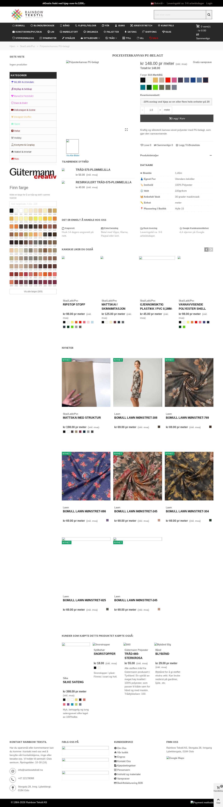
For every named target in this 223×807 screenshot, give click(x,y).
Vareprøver (123, 778)
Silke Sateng (73, 682)
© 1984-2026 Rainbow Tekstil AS (29, 802)
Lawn (117, 413)
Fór (107, 26)
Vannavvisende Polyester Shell (192, 306)
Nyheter (67, 348)
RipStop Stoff (74, 304)
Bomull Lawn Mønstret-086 (84, 511)
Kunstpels (167, 26)
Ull (142, 38)
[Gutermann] (33, 173)
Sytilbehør (91, 38)
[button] (63, 3)
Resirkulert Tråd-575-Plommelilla (104, 182)
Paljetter (113, 32)
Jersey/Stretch (142, 26)
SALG (155, 38)
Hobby (17, 138)
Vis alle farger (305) (33, 291)
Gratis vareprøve (202, 62)
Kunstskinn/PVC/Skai (29, 32)
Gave (17, 124)
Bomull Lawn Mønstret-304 (187, 511)
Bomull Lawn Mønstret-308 (135, 417)
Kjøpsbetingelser (126, 765)
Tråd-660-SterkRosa (134, 655)
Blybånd (162, 653)
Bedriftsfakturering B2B (130, 783)
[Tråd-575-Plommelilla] (68, 169)
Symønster (49, 38)
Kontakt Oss (124, 761)
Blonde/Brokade (44, 26)
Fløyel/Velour (87, 26)
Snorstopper (105, 653)
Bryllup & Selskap (23, 89)
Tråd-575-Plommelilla (93, 169)
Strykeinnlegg (25, 38)
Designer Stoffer (22, 117)
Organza (92, 32)
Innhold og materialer (129, 774)
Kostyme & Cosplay (24, 145)
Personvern (123, 769)
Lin (52, 32)
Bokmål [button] (158, 3)
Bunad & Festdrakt (24, 96)
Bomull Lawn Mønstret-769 (187, 417)
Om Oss (121, 748)
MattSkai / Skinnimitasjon (113, 306)
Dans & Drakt (21, 103)
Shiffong (151, 32)
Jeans (121, 26)
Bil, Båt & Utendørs (24, 82)
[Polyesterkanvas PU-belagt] (126, 129)
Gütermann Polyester (136, 649)
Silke (168, 32)
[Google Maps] (189, 758)
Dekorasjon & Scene (24, 110)
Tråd (112, 38)
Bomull (20, 26)
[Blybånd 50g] (162, 644)
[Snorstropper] (101, 644)
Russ (16, 159)
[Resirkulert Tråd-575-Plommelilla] (68, 182)
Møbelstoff (70, 32)
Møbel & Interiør (22, 152)
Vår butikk (122, 752)
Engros (121, 756)
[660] (127, 644)
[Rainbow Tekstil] (34, 15)
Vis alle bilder (72, 155)
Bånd (66, 26)
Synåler (70, 38)
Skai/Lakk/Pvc (70, 300)
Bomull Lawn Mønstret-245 (135, 511)
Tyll (128, 38)
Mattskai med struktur (82, 417)
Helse (17, 131)
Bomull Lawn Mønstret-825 (84, 600)
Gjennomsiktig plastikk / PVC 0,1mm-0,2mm (156, 308)
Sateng (132, 32)
